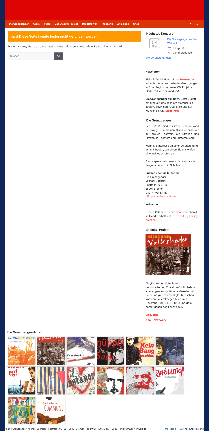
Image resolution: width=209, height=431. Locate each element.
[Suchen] (58, 56)
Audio (36, 23)
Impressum (170, 428)
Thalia (192, 216)
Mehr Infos (172, 110)
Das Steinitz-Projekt (66, 23)
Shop (136, 23)
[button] (197, 24)
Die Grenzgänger (19, 23)
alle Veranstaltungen (158, 57)
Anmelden (123, 23)
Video (47, 23)
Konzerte (108, 23)
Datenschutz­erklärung (192, 428)
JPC (184, 216)
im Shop (177, 212)
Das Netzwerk (90, 23)
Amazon (151, 219)
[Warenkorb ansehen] (190, 24)
